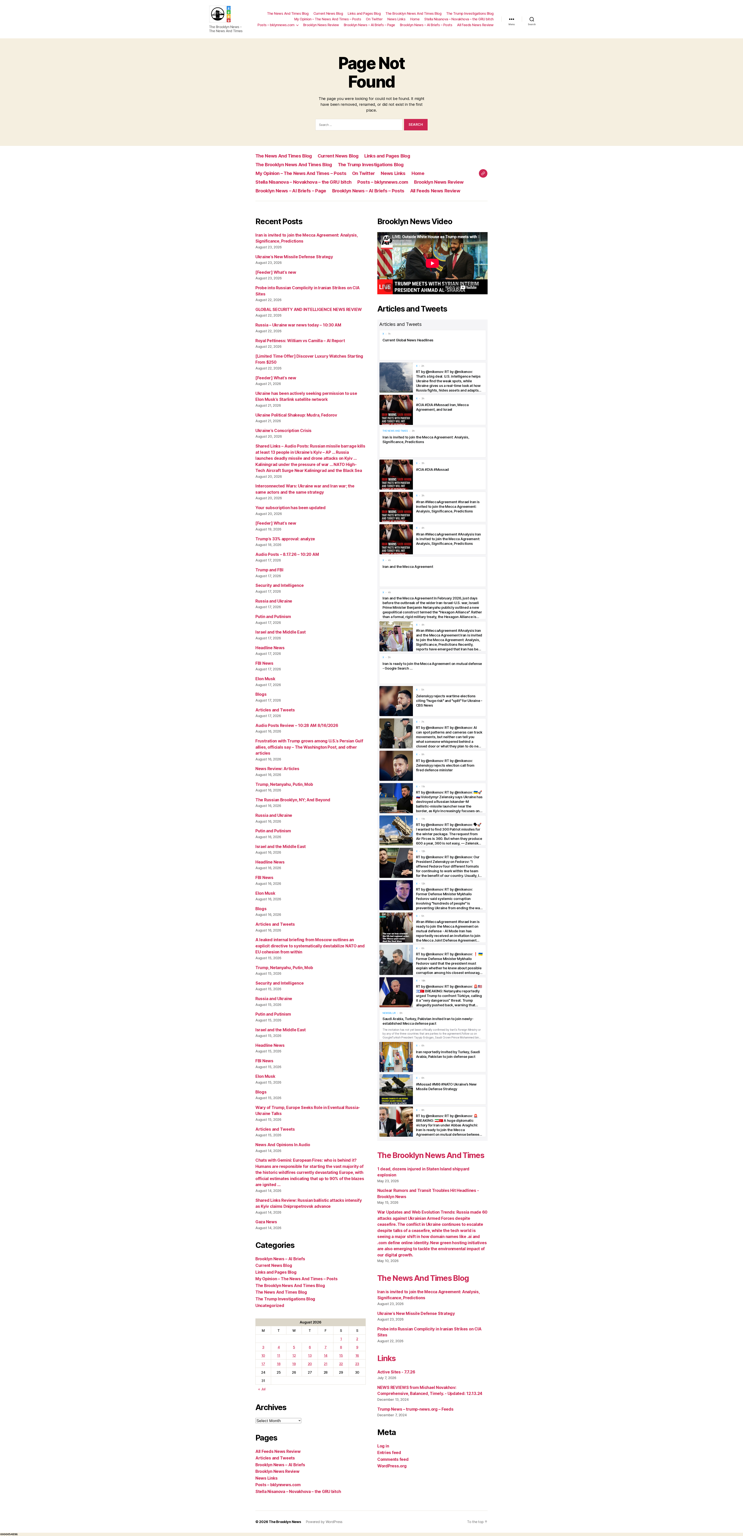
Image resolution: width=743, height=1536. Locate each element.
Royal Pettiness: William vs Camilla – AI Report (300, 340)
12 (294, 1355)
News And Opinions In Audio (282, 1144)
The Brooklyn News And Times (430, 1155)
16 (357, 1355)
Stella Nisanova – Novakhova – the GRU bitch (459, 19)
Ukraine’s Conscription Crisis (283, 430)
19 (294, 1364)
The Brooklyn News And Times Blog (413, 13)
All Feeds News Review (475, 25)
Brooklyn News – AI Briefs (280, 1258)
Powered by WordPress (324, 1522)
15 (341, 1355)
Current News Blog (328, 13)
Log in (383, 1446)
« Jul (261, 1389)
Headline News (270, 647)
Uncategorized (269, 1305)
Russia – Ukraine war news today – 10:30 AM (298, 325)
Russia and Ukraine (273, 601)
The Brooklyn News (285, 1522)
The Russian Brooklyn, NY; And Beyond (292, 799)
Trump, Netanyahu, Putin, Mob (284, 784)
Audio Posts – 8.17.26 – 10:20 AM (287, 554)
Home (414, 19)
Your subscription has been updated (290, 507)
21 (325, 1364)
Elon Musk (265, 678)
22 (341, 1364)
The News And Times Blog (288, 13)
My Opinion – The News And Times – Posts (327, 19)
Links (386, 1358)
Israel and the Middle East (280, 632)
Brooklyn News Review (321, 25)
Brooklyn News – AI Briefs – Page (369, 25)
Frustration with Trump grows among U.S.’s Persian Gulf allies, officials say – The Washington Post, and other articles (309, 747)
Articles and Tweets (275, 710)
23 (357, 1364)
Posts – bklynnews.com (276, 25)
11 (278, 1355)
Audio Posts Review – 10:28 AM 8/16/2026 (296, 725)
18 (278, 1364)
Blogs (261, 694)
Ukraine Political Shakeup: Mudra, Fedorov (296, 415)
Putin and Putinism (273, 616)
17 (263, 1364)
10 (263, 1355)
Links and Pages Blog (364, 13)
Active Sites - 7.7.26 (396, 1372)
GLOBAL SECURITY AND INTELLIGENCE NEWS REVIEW (308, 309)
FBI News (264, 663)
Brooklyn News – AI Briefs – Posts (426, 25)
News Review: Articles (277, 768)
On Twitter (374, 19)
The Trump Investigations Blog (470, 13)
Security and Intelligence (279, 585)
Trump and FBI (269, 569)
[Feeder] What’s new (275, 272)
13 (310, 1355)
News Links (396, 19)
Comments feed (393, 1459)
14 (325, 1355)
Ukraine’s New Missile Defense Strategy (294, 256)
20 (310, 1364)
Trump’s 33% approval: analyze (285, 538)
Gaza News (266, 1221)
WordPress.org (392, 1466)
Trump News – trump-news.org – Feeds (415, 1409)
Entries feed (389, 1452)
